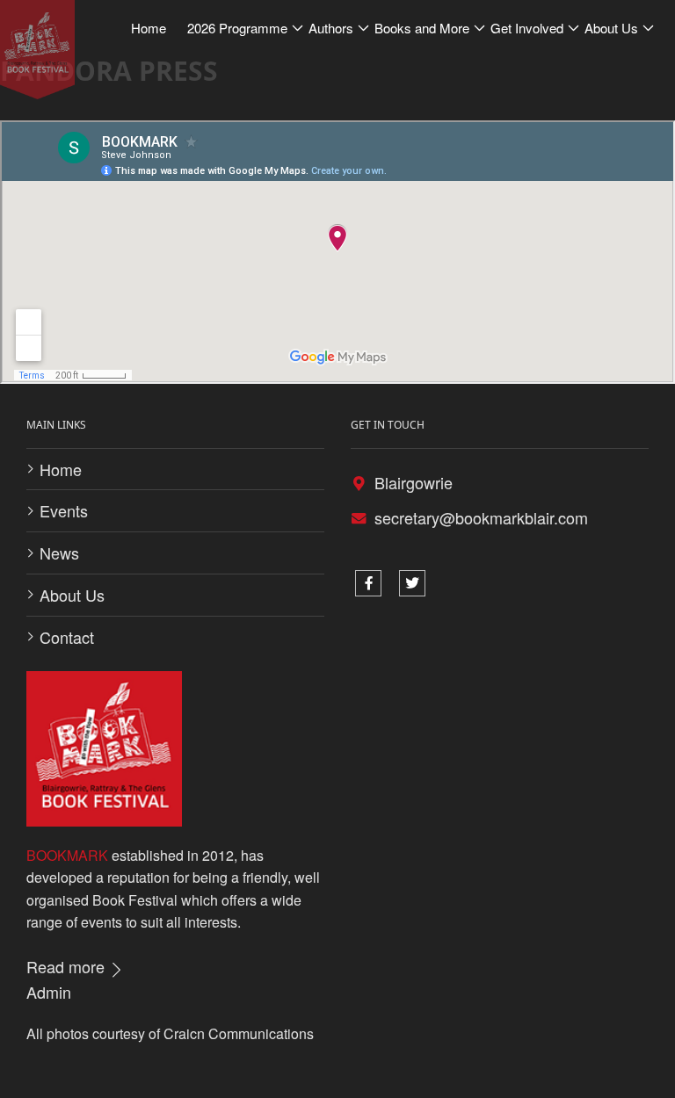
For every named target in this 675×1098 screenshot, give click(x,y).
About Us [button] (611, 27)
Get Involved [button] (526, 27)
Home (61, 469)
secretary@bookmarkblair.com (481, 517)
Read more (67, 966)
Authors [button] (330, 27)
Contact (67, 636)
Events (64, 510)
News (59, 552)
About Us (72, 594)
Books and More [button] (421, 27)
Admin (48, 991)
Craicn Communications (238, 1033)
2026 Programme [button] (237, 27)
